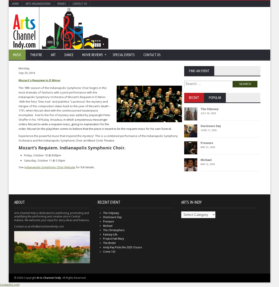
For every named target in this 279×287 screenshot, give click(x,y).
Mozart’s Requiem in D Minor (40, 80)
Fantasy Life (110, 234)
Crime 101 (109, 252)
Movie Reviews (92, 54)
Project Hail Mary (113, 238)
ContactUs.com (10, 285)
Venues (61, 4)
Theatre (36, 54)
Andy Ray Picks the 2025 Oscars (122, 247)
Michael (206, 160)
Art (53, 54)
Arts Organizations (38, 4)
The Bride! (109, 243)
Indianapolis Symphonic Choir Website (49, 167)
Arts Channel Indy (60, 28)
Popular (215, 97)
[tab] (194, 97)
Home (15, 4)
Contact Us (80, 4)
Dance (69, 54)
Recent (194, 97)
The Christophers (113, 230)
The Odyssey (210, 109)
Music (17, 54)
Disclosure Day (211, 126)
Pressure (207, 143)
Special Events (124, 54)
